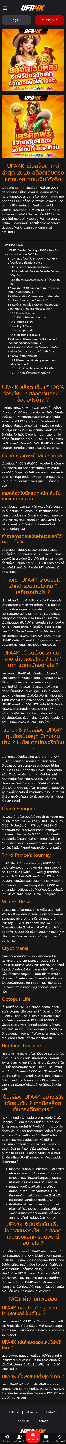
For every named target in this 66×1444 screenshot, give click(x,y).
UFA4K (19, 188)
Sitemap (42, 1421)
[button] (5, 8)
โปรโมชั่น (51, 1412)
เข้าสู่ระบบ (32, 1412)
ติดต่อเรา (23, 1421)
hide (20, 245)
